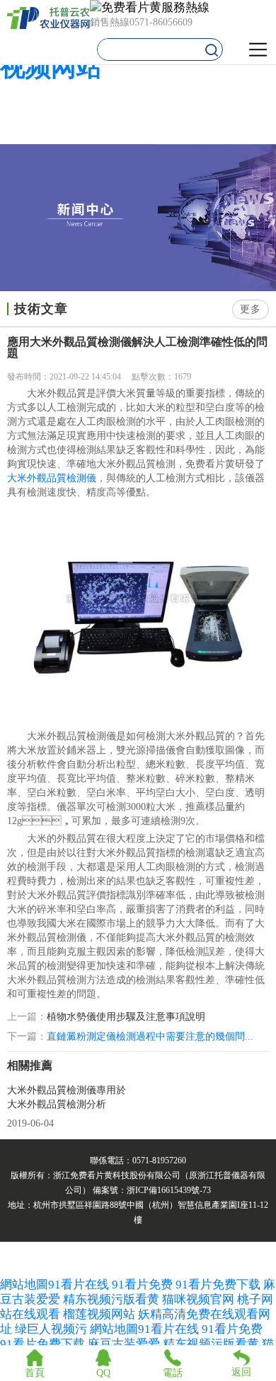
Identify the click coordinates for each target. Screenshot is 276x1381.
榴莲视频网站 (99, 1314)
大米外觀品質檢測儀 (51, 478)
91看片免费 (142, 1284)
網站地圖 (24, 1284)
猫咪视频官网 (198, 1299)
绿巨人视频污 (52, 1329)
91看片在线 (78, 1284)
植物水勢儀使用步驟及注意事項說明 (126, 1017)
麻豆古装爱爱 (124, 1344)
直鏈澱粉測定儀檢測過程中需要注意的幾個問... (150, 1036)
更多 (250, 309)
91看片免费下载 (218, 1284)
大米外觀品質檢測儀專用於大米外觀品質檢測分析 (66, 1097)
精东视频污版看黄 (111, 1299)
